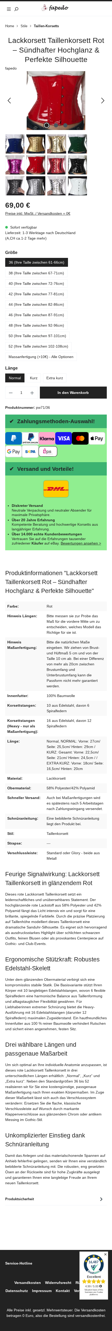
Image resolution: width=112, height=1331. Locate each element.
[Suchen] (16, 8)
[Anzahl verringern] (10, 393)
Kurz (34, 378)
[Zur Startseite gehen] (56, 8)
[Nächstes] (103, 100)
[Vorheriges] (9, 100)
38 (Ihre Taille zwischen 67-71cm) (36, 273)
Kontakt (63, 1291)
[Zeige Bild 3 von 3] (65, 125)
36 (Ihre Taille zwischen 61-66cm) (36, 262)
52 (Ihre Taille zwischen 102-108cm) (38, 346)
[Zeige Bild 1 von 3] (47, 125)
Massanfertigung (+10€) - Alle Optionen (41, 357)
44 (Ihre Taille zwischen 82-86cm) (36, 304)
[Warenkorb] (103, 8)
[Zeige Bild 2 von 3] (56, 125)
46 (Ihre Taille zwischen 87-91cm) (36, 315)
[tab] (54, 1199)
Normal (15, 378)
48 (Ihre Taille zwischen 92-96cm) (36, 325)
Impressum (42, 1291)
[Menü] (9, 8)
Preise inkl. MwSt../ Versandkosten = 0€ (37, 213)
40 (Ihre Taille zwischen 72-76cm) (36, 283)
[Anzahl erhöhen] (32, 393)
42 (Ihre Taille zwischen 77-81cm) (36, 294)
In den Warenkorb (73, 392)
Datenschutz (16, 1291)
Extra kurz (54, 378)
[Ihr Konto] (95, 8)
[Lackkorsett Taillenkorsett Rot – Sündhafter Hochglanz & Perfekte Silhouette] (56, 100)
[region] (56, 100)
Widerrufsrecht (58, 1283)
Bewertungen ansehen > (81, 543)
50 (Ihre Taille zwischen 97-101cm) (37, 336)
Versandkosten (27, 1283)
